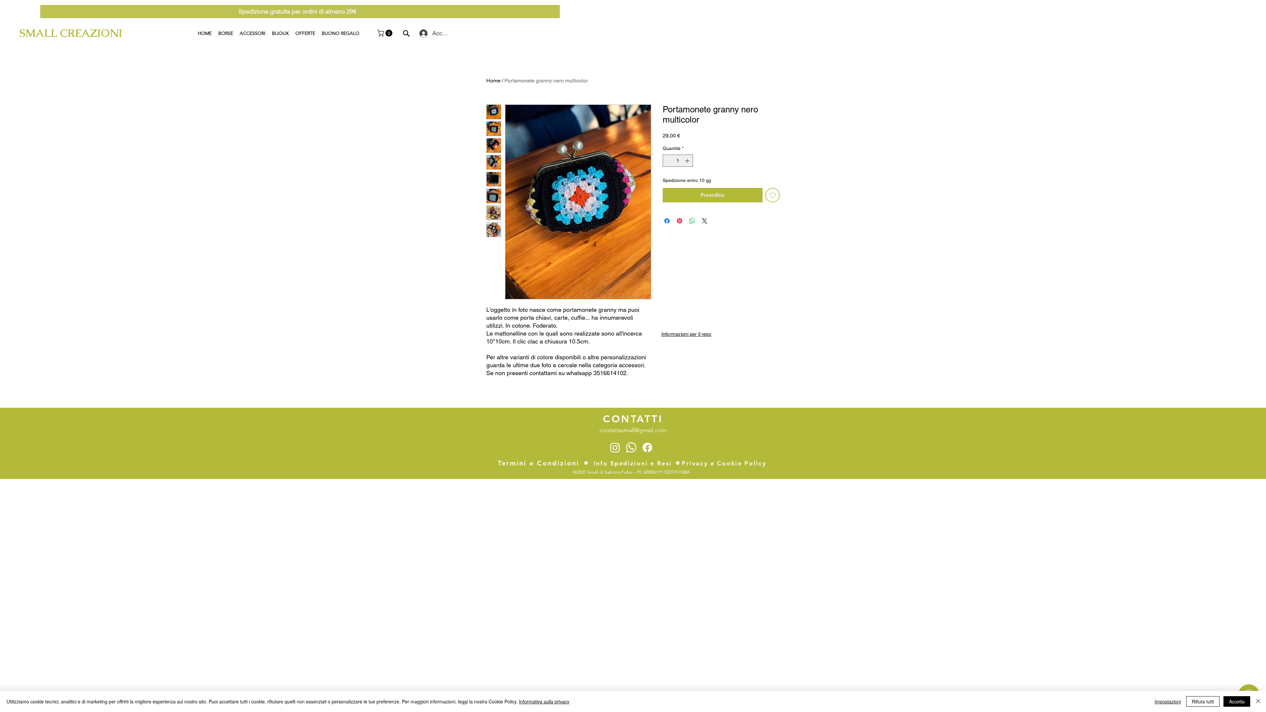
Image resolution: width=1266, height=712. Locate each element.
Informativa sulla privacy (544, 701)
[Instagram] (615, 447)
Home (493, 80)
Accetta (1237, 701)
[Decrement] (668, 160)
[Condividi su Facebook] (667, 221)
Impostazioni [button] (1168, 701)
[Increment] (688, 160)
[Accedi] (422, 33)
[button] (385, 33)
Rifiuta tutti (1203, 701)
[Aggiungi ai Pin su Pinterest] (679, 221)
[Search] (406, 33)
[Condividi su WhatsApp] (692, 221)
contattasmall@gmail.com (632, 430)
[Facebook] (647, 447)
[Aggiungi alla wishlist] (772, 195)
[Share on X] (704, 221)
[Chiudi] (1258, 701)
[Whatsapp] (631, 447)
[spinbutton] (678, 160)
